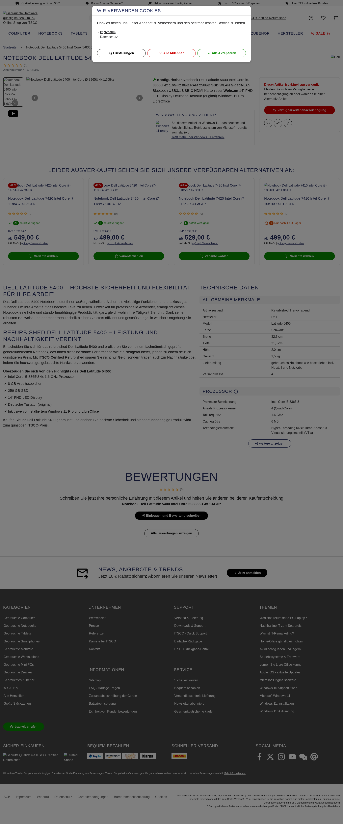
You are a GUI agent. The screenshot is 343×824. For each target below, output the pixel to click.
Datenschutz (109, 37)
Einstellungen (123, 53)
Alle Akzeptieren (224, 53)
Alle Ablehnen (173, 53)
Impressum (108, 32)
